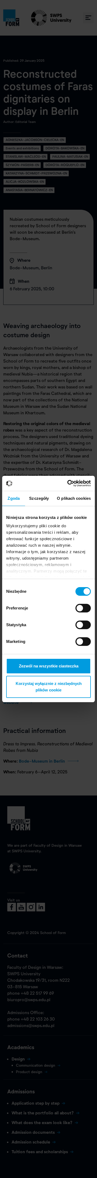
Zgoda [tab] (14, 498)
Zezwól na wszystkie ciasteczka (48, 666)
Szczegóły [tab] (39, 498)
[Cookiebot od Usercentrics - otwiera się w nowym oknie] (68, 483)
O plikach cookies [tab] (74, 498)
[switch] (83, 608)
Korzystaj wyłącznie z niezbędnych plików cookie (49, 686)
